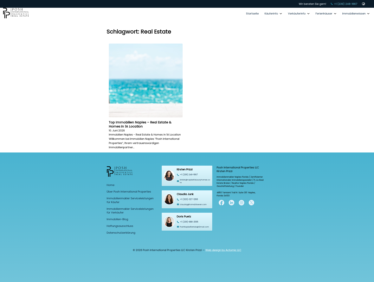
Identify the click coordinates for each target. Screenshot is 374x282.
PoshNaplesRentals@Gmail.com (194, 227)
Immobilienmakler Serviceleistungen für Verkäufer (130, 210)
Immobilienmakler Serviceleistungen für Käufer (130, 200)
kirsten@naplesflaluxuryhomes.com (195, 181)
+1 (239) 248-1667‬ (345, 4)
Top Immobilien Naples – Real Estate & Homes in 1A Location (140, 124)
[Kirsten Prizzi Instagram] (241, 202)
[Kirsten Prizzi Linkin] (231, 202)
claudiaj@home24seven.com (193, 204)
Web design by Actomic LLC (223, 250)
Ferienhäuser (324, 13)
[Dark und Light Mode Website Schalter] (363, 4)
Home (110, 185)
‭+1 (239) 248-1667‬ (189, 174)
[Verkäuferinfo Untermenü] (308, 13)
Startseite (252, 13)
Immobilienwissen (354, 13)
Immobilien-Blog (117, 219)
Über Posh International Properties (129, 191)
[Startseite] (16, 13)
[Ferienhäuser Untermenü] (335, 13)
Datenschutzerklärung (121, 232)
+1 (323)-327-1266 (189, 199)
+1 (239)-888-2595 (189, 221)
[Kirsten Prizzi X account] (221, 202)
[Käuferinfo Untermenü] (280, 13)
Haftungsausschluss (120, 226)
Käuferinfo (271, 13)
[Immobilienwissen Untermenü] (368, 13)
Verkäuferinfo (297, 13)
